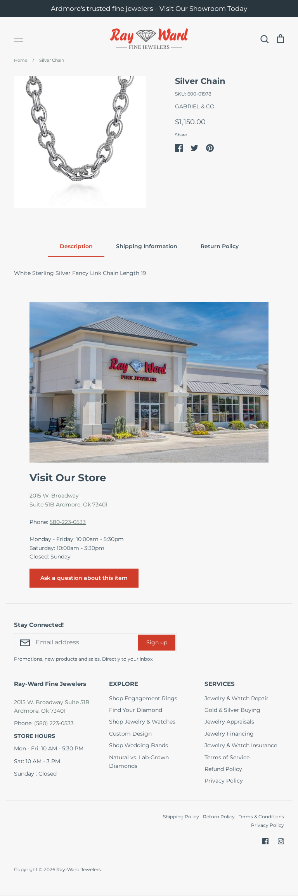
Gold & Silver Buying (232, 709)
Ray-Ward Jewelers (78, 869)
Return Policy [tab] (220, 246)
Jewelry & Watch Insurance (240, 745)
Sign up (156, 642)
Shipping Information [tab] (146, 246)
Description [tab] (76, 246)
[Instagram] (281, 841)
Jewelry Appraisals (229, 721)
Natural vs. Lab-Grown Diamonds (139, 761)
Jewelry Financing (229, 733)
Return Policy (219, 816)
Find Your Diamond (135, 709)
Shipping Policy (181, 816)
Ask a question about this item (84, 577)
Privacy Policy (223, 780)
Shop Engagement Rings (143, 698)
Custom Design (130, 733)
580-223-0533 (68, 521)
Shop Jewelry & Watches (142, 721)
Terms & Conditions (261, 816)
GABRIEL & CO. (195, 106)
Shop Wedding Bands (138, 745)
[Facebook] (265, 841)
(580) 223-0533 (54, 723)
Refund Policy (223, 769)
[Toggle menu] (18, 39)
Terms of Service (226, 757)
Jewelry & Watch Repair (236, 698)
